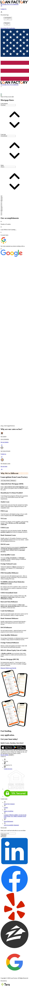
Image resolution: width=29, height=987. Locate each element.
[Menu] (1, 86)
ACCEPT (11, 755)
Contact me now (8, 768)
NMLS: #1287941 (8, 811)
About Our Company (9, 804)
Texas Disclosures (8, 821)
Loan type (3, 134)
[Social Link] (14, 864)
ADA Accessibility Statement (11, 825)
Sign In (2, 28)
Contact (6, 807)
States (2, 165)
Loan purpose (4, 103)
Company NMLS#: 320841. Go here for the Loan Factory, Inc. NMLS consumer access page (15, 816)
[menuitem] (8, 18)
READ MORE (4, 755)
